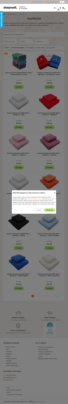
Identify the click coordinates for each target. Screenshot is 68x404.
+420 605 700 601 (38, 2)
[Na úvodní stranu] (10, 7)
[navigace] (55, 8)
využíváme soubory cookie (34, 199)
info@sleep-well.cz (52, 2)
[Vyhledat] (58, 9)
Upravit (39, 210)
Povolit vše (49, 210)
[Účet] (60, 7)
